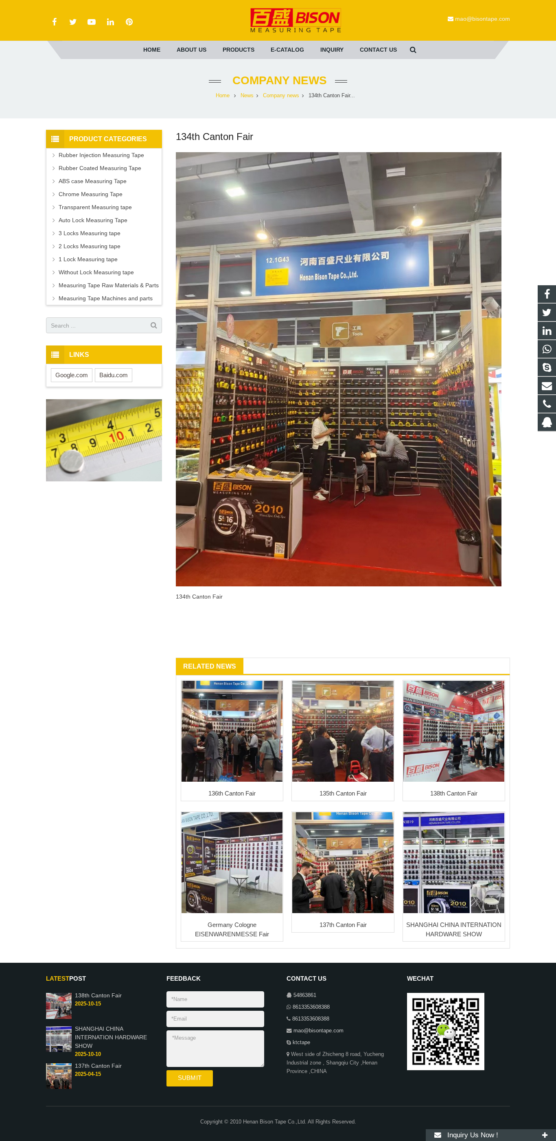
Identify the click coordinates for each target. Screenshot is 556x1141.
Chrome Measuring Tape (91, 194)
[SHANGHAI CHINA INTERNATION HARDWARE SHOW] (453, 862)
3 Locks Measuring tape (89, 233)
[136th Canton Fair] (232, 731)
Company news (278, 80)
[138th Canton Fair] (453, 731)
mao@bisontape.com (482, 18)
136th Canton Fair (232, 793)
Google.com (71, 375)
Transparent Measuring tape (95, 207)
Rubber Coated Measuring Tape (100, 168)
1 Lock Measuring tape (88, 259)
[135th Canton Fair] (342, 731)
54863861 (304, 995)
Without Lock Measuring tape (96, 272)
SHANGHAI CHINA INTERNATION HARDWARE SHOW (111, 1037)
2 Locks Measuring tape (89, 246)
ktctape (301, 1042)
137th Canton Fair (343, 924)
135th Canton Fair (343, 793)
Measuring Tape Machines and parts (106, 298)
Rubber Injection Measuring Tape (101, 155)
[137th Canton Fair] (342, 862)
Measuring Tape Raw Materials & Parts (109, 285)
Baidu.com (113, 375)
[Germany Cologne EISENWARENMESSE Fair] (232, 862)
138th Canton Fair (453, 793)
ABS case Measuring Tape (93, 181)
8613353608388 (311, 1007)
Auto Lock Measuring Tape (93, 220)
